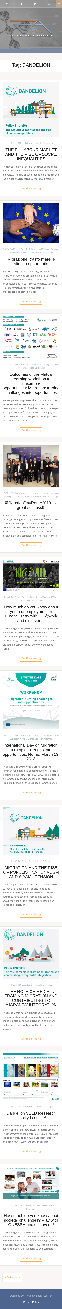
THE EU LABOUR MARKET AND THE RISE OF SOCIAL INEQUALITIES (31, 154)
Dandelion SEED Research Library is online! (31, 1115)
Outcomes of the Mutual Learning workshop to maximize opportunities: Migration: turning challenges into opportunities (31, 383)
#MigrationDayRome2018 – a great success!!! (31, 505)
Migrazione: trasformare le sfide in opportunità (31, 261)
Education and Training (39, 249)
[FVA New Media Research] (31, 28)
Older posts (13, 1277)
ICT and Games (19, 497)
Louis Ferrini (27, 143)
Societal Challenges (44, 143)
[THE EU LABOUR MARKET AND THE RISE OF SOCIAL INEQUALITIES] (31, 109)
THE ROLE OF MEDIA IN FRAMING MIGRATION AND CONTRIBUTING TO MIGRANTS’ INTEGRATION (31, 998)
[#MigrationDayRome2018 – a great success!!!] (31, 466)
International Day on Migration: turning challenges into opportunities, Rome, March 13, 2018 (31, 752)
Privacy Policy (31, 1302)
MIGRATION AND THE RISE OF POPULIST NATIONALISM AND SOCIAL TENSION (31, 872)
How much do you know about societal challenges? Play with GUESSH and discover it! (31, 1220)
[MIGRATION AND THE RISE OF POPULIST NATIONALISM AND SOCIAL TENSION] (31, 831)
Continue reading (31, 188)
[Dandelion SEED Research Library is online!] (31, 1077)
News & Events (28, 253)
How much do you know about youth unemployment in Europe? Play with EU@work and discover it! (31, 614)
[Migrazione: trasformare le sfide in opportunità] (31, 223)
